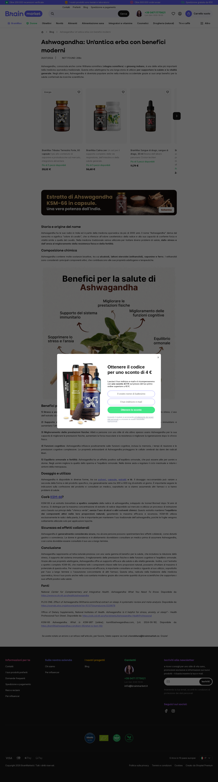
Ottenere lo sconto (131, 410)
